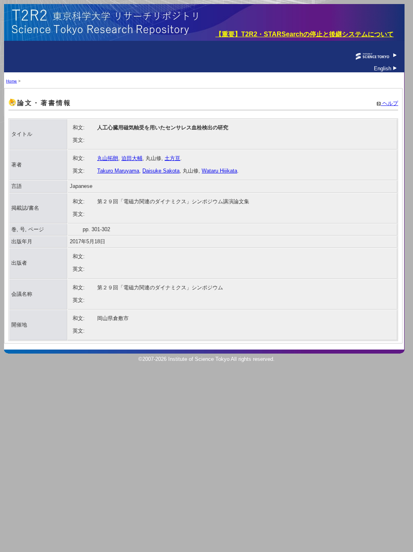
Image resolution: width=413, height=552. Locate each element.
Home (11, 81)
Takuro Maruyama (118, 171)
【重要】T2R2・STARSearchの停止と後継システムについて (304, 34)
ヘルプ (389, 103)
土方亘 (172, 158)
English (383, 68)
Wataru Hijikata (219, 171)
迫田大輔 (131, 158)
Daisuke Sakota (160, 171)
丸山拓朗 (107, 158)
